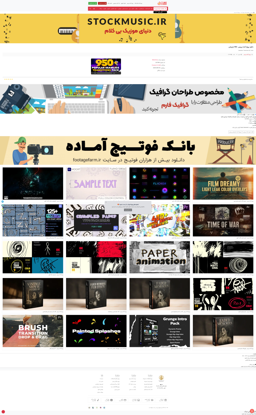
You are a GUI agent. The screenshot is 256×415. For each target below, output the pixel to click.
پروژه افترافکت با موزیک (147, 379)
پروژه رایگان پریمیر (115, 381)
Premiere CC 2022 (156, 65)
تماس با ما (101, 381)
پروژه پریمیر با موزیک (148, 381)
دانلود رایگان (109, 3)
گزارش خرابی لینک (236, 127)
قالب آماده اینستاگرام (148, 389)
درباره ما (101, 379)
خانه (151, 8)
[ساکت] (117, 73)
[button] (106, 66)
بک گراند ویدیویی (116, 3)
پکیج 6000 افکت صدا (115, 387)
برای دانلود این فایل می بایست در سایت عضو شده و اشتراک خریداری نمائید (238, 117)
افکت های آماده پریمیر (248, 132)
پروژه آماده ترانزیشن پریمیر (235, 132)
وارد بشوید (243, 366)
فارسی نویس (116, 389)
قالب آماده (148, 8)
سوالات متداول (100, 392)
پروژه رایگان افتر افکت (115, 379)
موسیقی (119, 8)
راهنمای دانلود (100, 389)
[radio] (12, 79)
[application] (106, 66)
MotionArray (155, 59)
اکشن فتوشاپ (133, 381)
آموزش (108, 8)
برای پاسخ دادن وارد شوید (250, 358)
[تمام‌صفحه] (119, 73)
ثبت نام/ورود (92, 3)
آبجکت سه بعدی (132, 389)
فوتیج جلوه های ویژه (148, 384)
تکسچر (133, 8)
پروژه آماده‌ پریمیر (130, 3)
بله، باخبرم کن (128, 209)
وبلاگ (100, 8)
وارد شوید (244, 414)
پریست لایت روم (132, 379)
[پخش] (92, 73)
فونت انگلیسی (113, 8)
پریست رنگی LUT (132, 384)
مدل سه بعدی (125, 8)
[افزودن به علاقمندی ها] (4, 54)
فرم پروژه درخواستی (99, 384)
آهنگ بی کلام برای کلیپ (114, 384)
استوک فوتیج (123, 3)
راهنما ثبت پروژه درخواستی (98, 387)
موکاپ (136, 8)
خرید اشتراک (102, 3)
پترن (130, 8)
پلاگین (105, 8)
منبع (253, 125)
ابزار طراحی (142, 8)
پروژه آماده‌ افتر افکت (138, 3)
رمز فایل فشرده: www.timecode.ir (248, 127)
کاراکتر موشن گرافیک (148, 387)
